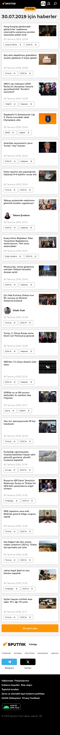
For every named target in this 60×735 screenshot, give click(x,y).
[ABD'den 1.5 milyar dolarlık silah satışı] (47, 367)
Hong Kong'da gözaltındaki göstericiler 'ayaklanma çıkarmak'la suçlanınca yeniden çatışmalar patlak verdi (19, 30)
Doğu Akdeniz (11, 256)
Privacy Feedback (31, 698)
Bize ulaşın (26, 685)
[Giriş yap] (49, 3)
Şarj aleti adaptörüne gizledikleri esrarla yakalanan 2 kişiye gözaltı (20, 56)
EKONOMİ (43, 653)
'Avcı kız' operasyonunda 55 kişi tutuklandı (20, 422)
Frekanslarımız (21, 680)
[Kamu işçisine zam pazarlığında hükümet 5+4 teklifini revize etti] (47, 175)
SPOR (7, 132)
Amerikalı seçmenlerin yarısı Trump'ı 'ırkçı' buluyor (18, 144)
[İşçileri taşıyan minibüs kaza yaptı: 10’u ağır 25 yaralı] (47, 603)
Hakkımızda (7, 680)
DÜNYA (29, 44)
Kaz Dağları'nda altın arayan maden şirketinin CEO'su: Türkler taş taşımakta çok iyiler (20, 545)
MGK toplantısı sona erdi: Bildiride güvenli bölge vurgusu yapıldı (20, 514)
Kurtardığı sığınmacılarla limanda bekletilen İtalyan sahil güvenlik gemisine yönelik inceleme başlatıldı (19, 456)
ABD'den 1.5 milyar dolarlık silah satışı (20, 363)
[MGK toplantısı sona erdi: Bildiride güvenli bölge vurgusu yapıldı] (47, 516)
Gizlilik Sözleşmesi (11, 698)
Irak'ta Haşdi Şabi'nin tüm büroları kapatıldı (17, 572)
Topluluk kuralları (10, 689)
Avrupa (8, 470)
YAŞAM (8, 104)
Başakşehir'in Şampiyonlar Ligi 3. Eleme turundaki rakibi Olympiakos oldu (19, 117)
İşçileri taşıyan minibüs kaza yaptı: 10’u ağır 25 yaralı (18, 600)
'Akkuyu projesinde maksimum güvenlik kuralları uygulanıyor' (19, 202)
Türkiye (8, 73)
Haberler (24, 104)
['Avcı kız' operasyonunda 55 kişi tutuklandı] (47, 426)
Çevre (7, 410)
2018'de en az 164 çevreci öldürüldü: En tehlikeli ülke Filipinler (17, 395)
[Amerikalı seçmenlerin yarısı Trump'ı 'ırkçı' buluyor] (47, 147)
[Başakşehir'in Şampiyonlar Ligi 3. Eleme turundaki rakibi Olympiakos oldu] (47, 118)
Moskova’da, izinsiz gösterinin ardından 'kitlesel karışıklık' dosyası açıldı (19, 269)
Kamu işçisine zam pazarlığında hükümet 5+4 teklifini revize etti (20, 173)
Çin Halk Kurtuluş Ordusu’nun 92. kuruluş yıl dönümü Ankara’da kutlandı (19, 298)
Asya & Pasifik (11, 44)
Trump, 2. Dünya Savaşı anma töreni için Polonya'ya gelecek (19, 334)
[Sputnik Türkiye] (10, 4)
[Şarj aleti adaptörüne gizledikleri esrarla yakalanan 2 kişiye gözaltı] (47, 59)
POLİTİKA (29, 653)
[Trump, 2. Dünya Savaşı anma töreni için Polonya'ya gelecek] (47, 337)
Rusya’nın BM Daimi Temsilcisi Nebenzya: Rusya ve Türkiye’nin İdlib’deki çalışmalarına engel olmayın (20, 484)
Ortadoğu (9, 500)
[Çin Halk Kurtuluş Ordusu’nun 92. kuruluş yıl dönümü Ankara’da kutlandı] (47, 299)
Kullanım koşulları (11, 685)
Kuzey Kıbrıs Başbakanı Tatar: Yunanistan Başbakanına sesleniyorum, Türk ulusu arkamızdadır (18, 242)
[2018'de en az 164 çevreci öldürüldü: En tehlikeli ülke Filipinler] (47, 396)
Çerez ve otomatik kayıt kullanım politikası (23, 693)
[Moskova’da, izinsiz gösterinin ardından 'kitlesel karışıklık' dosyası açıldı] (47, 270)
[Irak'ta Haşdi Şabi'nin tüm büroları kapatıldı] (47, 574)
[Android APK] (11, 707)
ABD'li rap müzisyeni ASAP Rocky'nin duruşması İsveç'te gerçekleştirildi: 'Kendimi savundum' (18, 87)
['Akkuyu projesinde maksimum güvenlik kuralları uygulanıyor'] (47, 204)
